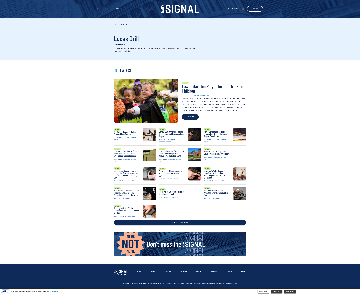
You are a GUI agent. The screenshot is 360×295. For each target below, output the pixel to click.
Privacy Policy (179, 283)
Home (116, 24)
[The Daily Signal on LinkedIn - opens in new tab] (121, 274)
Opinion (107, 9)
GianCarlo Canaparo (200, 95)
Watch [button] (118, 9)
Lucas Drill (186, 95)
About (198, 271)
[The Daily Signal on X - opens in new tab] (118, 274)
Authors (183, 271)
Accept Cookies (290, 291)
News (97, 9)
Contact (213, 271)
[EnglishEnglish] (243, 9)
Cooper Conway (165, 142)
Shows (168, 271)
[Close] (357, 291)
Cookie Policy (189, 283)
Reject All (276, 291)
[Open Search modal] (228, 8)
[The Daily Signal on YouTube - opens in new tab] (125, 274)
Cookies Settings (263, 291)
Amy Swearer (164, 139)
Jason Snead (118, 181)
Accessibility (198, 283)
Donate (229, 271)
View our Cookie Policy (52, 291)
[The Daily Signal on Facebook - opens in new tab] (115, 274)
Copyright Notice (168, 283)
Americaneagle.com (231, 283)
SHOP (243, 271)
